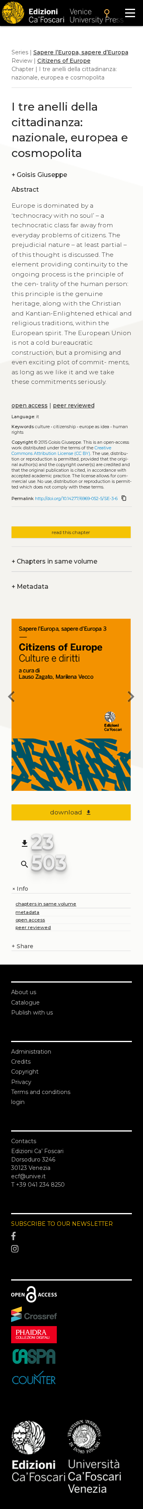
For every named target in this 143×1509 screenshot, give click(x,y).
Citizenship (64, 426)
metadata (27, 912)
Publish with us (32, 1012)
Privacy (21, 1082)
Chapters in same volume (54, 561)
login (18, 1102)
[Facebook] (71, 1236)
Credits (21, 1061)
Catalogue (25, 1002)
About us (23, 992)
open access (30, 405)
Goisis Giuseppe (39, 174)
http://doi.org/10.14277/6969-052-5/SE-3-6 (76, 498)
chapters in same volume (45, 904)
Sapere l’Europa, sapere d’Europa (80, 52)
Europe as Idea (94, 426)
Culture (42, 426)
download (71, 812)
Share (22, 946)
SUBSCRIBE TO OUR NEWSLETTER (62, 1223)
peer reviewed (74, 405)
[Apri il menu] (130, 13)
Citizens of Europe (64, 60)
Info (20, 889)
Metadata (30, 586)
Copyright (25, 1071)
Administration (31, 1051)
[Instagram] (71, 1249)
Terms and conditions (40, 1092)
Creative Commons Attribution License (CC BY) (61, 450)
